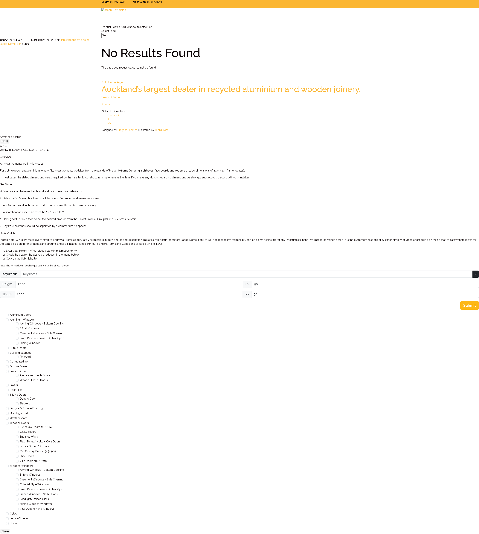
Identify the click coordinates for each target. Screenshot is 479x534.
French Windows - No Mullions (39, 494)
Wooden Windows (21, 465)
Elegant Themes (127, 129)
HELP (4, 141)
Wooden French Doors (34, 380)
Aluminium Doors (20, 314)
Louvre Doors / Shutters (34, 446)
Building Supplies (20, 352)
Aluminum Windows (22, 319)
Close (5, 531)
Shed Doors (27, 456)
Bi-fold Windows (30, 474)
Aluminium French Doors (35, 375)
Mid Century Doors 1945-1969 (38, 451)
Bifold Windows (29, 328)
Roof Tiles (16, 389)
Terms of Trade (110, 97)
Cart (149, 26)
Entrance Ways (29, 436)
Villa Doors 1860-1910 (33, 460)
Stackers (25, 403)
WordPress (161, 129)
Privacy (105, 104)
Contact (142, 26)
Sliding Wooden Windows (36, 503)
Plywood (25, 356)
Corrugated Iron (19, 361)
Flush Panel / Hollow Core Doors (40, 441)
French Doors (18, 371)
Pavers (14, 384)
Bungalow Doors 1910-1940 (36, 426)
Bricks (13, 523)
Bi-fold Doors (18, 347)
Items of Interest (19, 518)
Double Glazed (19, 366)
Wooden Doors (19, 422)
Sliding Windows (30, 343)
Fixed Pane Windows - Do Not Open (42, 338)
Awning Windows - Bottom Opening (42, 323)
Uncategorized (19, 413)
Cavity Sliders (28, 431)
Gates (13, 513)
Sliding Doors (18, 394)
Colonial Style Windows (34, 484)
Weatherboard (18, 418)
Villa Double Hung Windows (37, 508)
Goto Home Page (112, 82)
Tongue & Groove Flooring (26, 408)
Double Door (28, 398)
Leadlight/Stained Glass (34, 498)
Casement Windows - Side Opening (41, 333)
